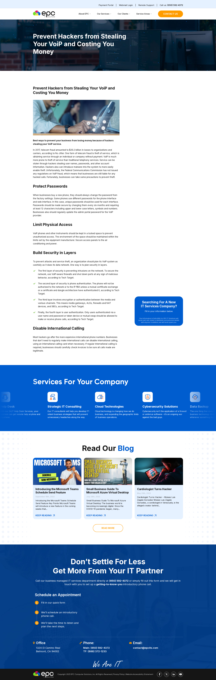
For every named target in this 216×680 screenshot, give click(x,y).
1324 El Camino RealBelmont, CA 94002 (48, 649)
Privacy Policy (118, 674)
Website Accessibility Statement (139, 674)
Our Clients (123, 14)
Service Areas (143, 14)
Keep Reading (44, 515)
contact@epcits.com (145, 647)
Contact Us (170, 14)
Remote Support (146, 5)
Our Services (103, 14)
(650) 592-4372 (175, 5)
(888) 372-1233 (97, 651)
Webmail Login (126, 5)
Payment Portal (106, 5)
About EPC (83, 14)
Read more (108, 528)
